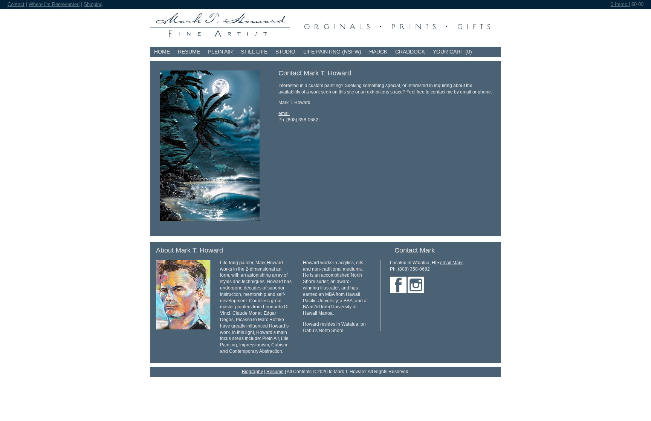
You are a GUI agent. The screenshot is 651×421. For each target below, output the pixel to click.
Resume (189, 52)
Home (162, 52)
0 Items (620, 4)
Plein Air (220, 52)
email (284, 113)
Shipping (93, 4)
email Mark (451, 262)
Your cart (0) (452, 52)
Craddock (410, 52)
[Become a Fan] (398, 291)
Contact (16, 4)
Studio (285, 52)
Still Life (254, 52)
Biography (252, 371)
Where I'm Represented (54, 4)
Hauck (378, 52)
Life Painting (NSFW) (332, 52)
